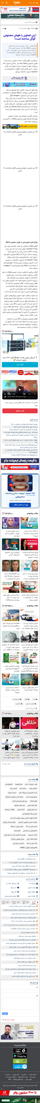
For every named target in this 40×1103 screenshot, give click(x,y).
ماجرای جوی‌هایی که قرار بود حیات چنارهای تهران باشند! (20, 943)
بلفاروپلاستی (8, 784)
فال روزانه (13, 892)
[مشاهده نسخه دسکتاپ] (2, 2)
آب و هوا (13, 888)
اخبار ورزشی (16, 1074)
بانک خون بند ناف (32, 843)
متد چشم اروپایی (32, 809)
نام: (37, 987)
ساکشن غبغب (33, 788)
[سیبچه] (20, 1051)
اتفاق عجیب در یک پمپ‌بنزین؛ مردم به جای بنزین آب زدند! (19, 925)
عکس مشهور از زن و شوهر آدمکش (26, 962)
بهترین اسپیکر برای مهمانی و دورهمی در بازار (24, 424)
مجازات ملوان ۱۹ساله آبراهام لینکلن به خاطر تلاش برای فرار (20, 969)
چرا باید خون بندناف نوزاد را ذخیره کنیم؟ (25, 427)
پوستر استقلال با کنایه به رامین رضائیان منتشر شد (22, 906)
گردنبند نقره (13, 788)
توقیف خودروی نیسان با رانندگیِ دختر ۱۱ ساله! (23, 921)
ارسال (5, 1013)
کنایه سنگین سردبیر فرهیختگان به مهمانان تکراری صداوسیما (19, 910)
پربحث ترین (4, 902)
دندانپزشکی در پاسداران (30, 831)
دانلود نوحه (17, 831)
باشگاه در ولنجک (10, 809)
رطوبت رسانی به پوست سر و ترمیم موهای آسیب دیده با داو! (20, 441)
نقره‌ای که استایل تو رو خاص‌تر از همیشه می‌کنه (23, 430)
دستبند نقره (23, 788)
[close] (1, 1089)
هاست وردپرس (32, 835)
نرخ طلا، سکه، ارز (11, 883)
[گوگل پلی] (20, 1056)
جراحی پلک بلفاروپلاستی (29, 814)
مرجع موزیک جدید (31, 797)
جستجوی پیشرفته (18, 1079)
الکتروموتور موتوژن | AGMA (28, 847)
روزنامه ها (32, 883)
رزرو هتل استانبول (19, 805)
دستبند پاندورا (12, 793)
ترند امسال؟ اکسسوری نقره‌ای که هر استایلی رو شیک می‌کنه (21, 436)
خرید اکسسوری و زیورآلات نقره (28, 793)
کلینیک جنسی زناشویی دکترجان (27, 822)
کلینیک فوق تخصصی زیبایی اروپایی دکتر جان (23, 818)
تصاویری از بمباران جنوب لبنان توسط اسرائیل (23, 914)
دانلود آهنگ (33, 801)
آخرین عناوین (34, 902)
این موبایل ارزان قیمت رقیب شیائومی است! (22, 862)
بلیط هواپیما (18, 784)
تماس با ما (33, 1077)
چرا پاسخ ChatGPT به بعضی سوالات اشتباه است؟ (20, 870)
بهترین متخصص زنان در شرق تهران (14, 835)
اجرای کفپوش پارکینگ (17, 839)
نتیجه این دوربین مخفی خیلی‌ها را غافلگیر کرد (23, 929)
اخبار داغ (24, 902)
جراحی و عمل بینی (18, 843)
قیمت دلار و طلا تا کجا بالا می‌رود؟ (27, 966)
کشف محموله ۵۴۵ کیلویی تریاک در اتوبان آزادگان (22, 947)
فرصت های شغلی (22, 1077)
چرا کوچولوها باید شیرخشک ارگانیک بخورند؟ (24, 455)
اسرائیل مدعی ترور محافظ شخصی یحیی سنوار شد (22, 940)
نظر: (37, 995)
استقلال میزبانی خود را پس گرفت (27, 936)
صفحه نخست (32, 1074)
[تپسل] (3, 331)
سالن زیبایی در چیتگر (17, 826)
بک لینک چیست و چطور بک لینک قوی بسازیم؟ (21, 873)
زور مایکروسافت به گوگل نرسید (26, 859)
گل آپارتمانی (20, 809)
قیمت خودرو (31, 888)
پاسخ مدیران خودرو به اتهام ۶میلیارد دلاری (25, 973)
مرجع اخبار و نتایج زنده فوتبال (14, 797)
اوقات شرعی (31, 896)
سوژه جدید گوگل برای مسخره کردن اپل (23, 866)
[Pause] (4, 352)
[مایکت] (20, 1067)
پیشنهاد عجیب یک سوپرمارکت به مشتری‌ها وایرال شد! (20, 954)
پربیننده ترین (14, 902)
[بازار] (20, 1061)
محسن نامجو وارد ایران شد (28, 932)
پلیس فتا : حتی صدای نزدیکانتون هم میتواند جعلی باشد (20, 432)
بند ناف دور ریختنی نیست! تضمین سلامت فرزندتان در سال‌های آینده (21, 451)
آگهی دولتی (28, 1079)
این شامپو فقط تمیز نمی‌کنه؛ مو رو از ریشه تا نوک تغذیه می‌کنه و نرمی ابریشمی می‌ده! (21, 446)
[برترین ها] (17, 3)
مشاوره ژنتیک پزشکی (9, 822)
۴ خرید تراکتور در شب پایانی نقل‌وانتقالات (24, 958)
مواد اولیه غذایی (32, 805)
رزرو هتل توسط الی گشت (19, 801)
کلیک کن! (20, 364)
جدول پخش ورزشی (10, 896)
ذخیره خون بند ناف (31, 826)
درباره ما (8, 1074)
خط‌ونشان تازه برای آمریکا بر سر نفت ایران (25, 951)
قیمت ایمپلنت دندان (31, 784)
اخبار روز (24, 1074)
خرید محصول (20, 411)
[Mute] (7, 352)
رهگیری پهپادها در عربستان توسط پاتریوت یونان (23, 918)
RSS (9, 1079)
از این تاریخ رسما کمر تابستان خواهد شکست (23, 976)
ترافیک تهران (31, 892)
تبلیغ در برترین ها (11, 1077)
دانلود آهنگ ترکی (32, 839)
